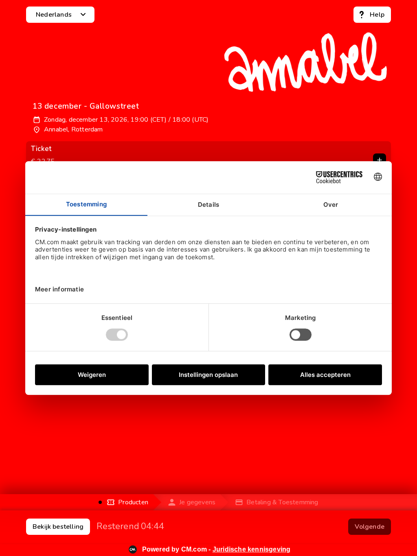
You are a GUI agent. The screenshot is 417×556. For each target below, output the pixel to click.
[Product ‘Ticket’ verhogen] (379, 159)
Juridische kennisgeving (252, 549)
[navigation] (372, 15)
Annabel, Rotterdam (73, 129)
